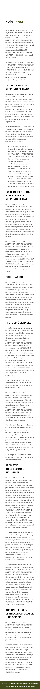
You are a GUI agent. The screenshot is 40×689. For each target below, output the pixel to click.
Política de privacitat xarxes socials (23, 686)
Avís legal (26, 684)
